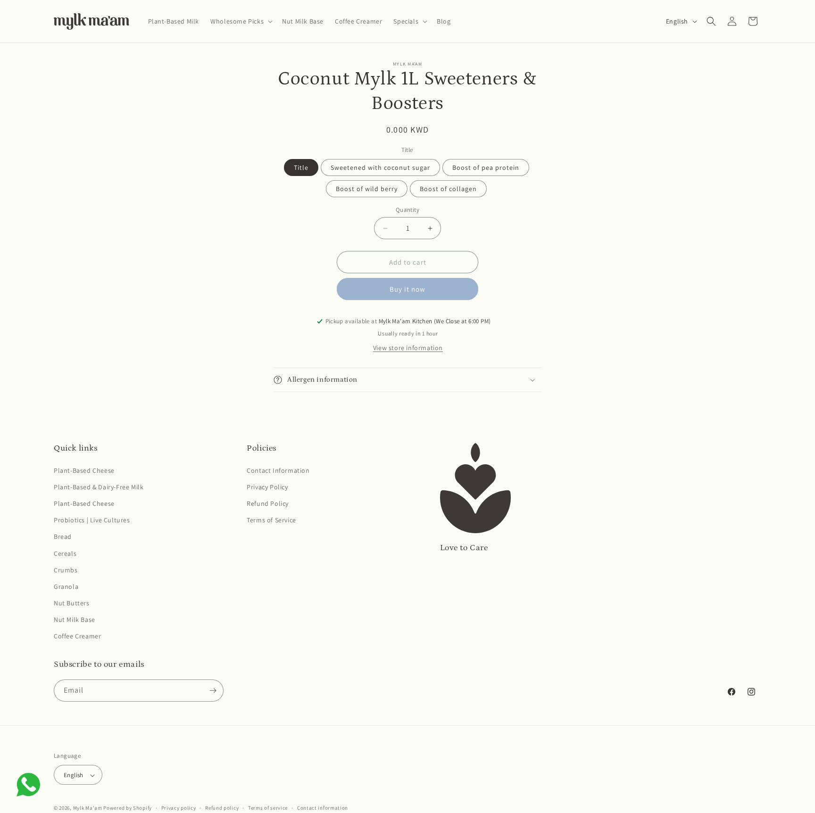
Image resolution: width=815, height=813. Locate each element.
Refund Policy (268, 503)
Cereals (65, 553)
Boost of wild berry (367, 188)
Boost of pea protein (485, 167)
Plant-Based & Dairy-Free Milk (98, 487)
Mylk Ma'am (87, 808)
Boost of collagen (448, 188)
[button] (240, 21)
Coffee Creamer (77, 636)
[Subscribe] (212, 690)
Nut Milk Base (74, 619)
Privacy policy (178, 808)
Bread (63, 536)
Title (301, 167)
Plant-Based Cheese (84, 470)
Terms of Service (271, 520)
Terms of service (268, 808)
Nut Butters (72, 603)
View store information (408, 348)
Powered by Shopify (127, 808)
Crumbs (66, 570)
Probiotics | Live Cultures (92, 520)
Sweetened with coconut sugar (380, 167)
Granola (66, 586)
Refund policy (222, 808)
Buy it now (407, 289)
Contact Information (278, 470)
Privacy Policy (267, 487)
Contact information (322, 808)
